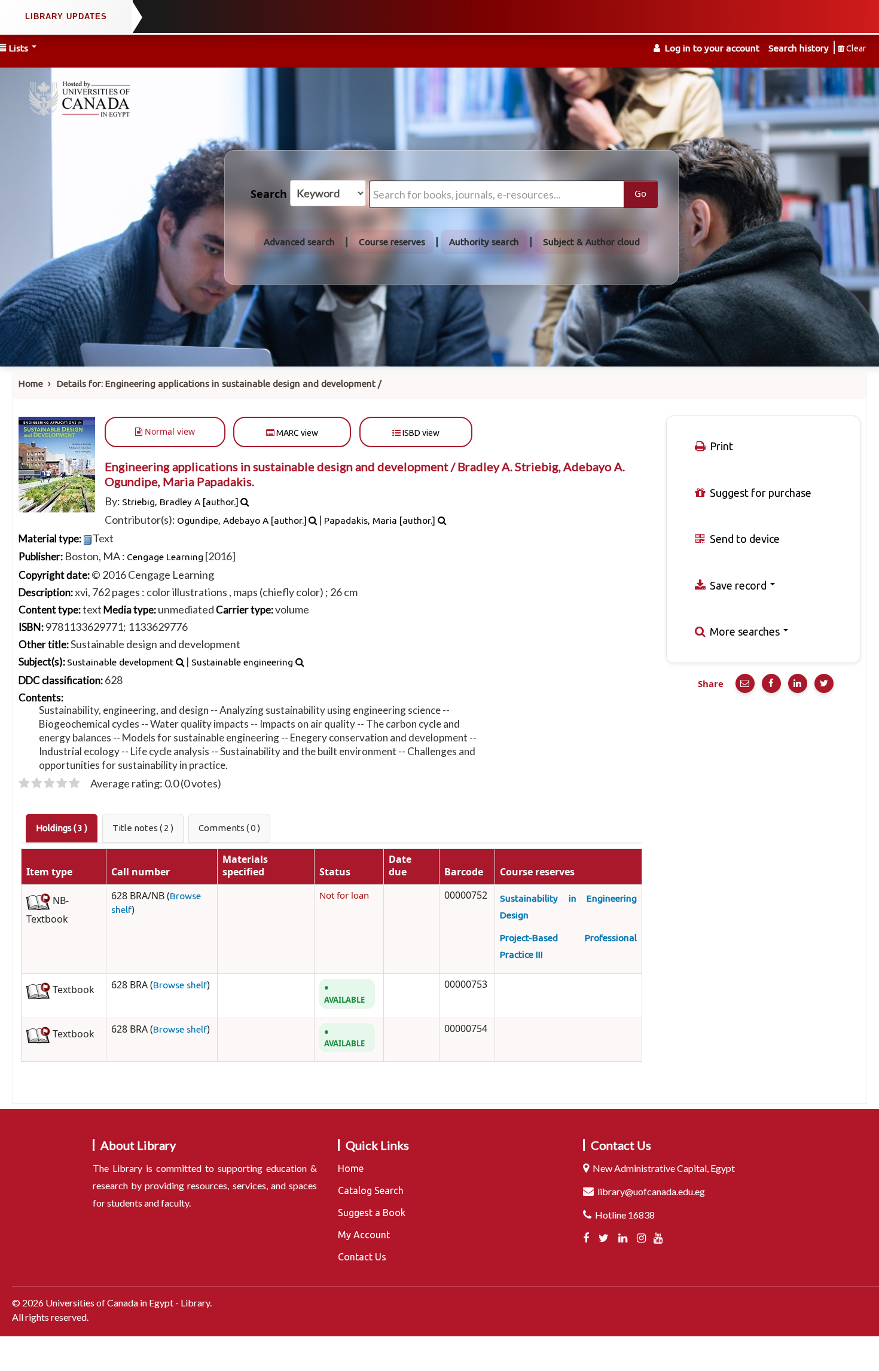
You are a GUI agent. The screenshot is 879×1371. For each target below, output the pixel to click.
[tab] (61, 828)
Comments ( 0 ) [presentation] (229, 828)
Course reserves (392, 242)
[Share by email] (745, 683)
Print (720, 446)
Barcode (463, 872)
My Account (364, 1234)
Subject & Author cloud (591, 242)
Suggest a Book (371, 1212)
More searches (744, 631)
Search (269, 194)
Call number (140, 872)
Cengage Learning (165, 557)
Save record (738, 585)
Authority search (484, 242)
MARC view (296, 433)
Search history (798, 48)
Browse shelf (180, 985)
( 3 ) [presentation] (61, 828)
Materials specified (245, 866)
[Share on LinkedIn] (797, 683)
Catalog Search (371, 1190)
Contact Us (362, 1256)
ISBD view (420, 433)
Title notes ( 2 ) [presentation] (142, 828)
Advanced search (299, 242)
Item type (49, 872)
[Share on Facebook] (771, 683)
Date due (400, 866)
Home (31, 383)
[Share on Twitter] (824, 683)
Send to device (743, 539)
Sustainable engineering (242, 662)
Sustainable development (120, 662)
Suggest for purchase (759, 493)
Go (640, 193)
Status (334, 872)
